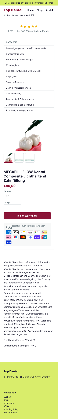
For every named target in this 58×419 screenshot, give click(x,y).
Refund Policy (10, 412)
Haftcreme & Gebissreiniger (19, 59)
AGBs (6, 406)
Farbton (7, 191)
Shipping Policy (11, 409)
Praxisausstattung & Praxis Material (23, 71)
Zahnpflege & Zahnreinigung (20, 104)
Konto (15, 15)
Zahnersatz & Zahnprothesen (20, 99)
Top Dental (13, 10)
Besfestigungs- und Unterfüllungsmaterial (26, 48)
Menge (7, 202)
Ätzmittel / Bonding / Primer (19, 110)
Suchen (7, 397)
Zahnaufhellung (13, 93)
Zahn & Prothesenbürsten (18, 88)
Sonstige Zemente (15, 82)
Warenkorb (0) (27, 15)
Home (30, 10)
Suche (7, 15)
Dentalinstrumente (15, 54)
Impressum (9, 403)
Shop (40, 10)
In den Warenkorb (27, 215)
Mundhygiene (12, 65)
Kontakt (50, 10)
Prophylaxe (11, 76)
